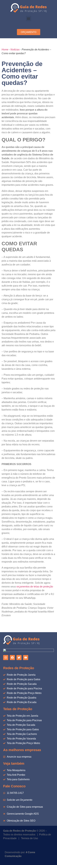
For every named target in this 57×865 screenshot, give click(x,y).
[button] (28, 18)
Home (5, 49)
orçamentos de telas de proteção (34, 586)
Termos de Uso (29, 838)
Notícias (15, 49)
